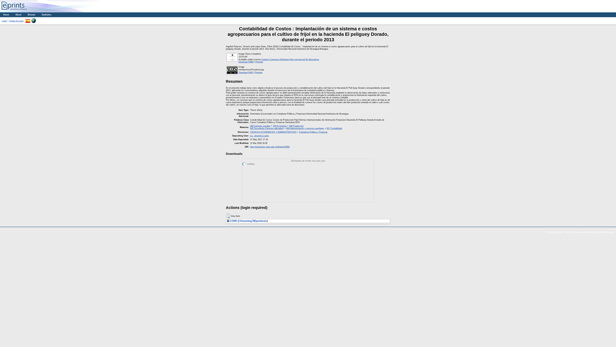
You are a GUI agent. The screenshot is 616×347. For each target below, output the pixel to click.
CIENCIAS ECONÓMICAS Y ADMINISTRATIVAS (273, 132)
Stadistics (46, 14)
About (18, 14)
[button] (228, 215)
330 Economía (280, 126)
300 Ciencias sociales (260, 126)
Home (6, 14)
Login (4, 21)
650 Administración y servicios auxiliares (305, 128)
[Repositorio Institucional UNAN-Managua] (14, 11)
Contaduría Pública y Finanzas (313, 132)
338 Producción (296, 126)
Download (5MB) (246, 62)
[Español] (27, 19)
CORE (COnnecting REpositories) (248, 221)
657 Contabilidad (334, 128)
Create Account (16, 21)
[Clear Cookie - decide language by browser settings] (33, 19)
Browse (31, 14)
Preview (259, 62)
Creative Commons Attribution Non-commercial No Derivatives (290, 59)
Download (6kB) (246, 72)
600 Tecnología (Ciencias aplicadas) (267, 128)
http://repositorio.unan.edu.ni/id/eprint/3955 (270, 147)
